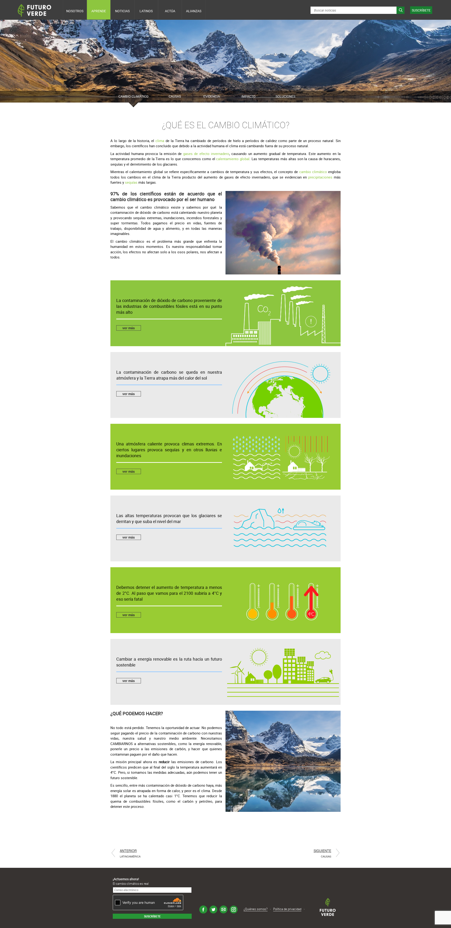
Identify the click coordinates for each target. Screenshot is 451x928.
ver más (128, 327)
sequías (131, 182)
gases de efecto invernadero (206, 153)
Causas (175, 96)
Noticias (122, 11)
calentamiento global (232, 158)
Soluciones (285, 96)
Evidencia (211, 96)
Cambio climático (133, 96)
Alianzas (193, 11)
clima (161, 140)
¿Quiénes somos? (256, 909)
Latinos (146, 11)
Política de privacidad (287, 909)
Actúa (170, 11)
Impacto (248, 96)
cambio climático (313, 171)
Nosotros (74, 11)
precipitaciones (320, 177)
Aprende (98, 11)
